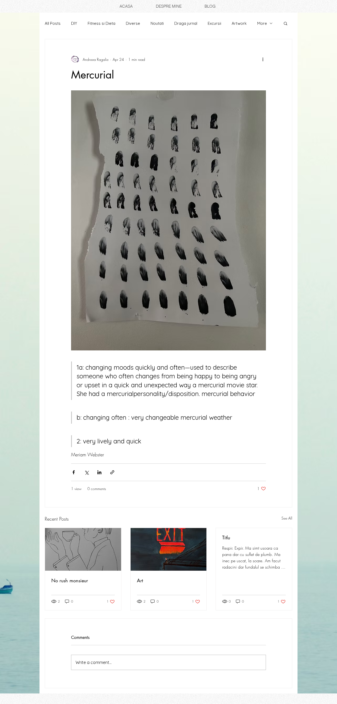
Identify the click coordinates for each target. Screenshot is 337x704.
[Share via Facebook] (73, 472)
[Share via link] (112, 472)
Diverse (133, 23)
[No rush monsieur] (83, 549)
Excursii (214, 23)
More (262, 23)
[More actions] (263, 59)
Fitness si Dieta (101, 23)
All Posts (53, 23)
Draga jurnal (185, 23)
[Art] (169, 549)
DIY (74, 23)
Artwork (239, 23)
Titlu (226, 537)
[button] (285, 23)
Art (140, 580)
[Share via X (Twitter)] (86, 472)
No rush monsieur (69, 580)
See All (286, 518)
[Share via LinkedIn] (99, 472)
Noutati (157, 23)
